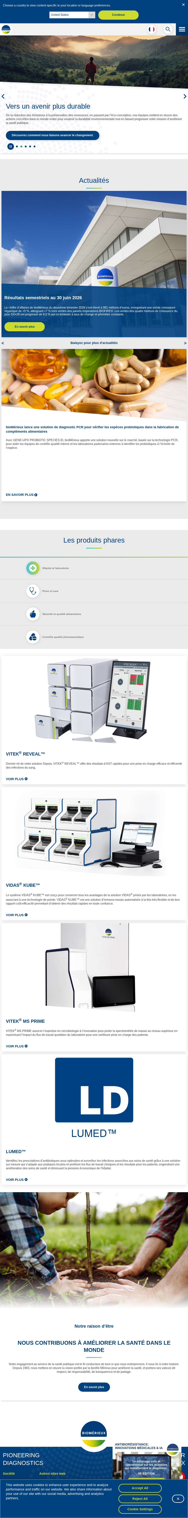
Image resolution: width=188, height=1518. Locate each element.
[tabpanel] (94, 920)
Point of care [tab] (50, 591)
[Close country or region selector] (183, 4)
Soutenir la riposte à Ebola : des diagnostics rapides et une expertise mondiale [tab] (17, 146)
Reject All (140, 1499)
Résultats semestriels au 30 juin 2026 (43, 297)
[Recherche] (168, 30)
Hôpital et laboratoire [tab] (55, 568)
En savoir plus (25, 326)
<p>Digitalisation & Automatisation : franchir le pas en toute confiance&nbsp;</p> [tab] (30, 146)
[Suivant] (185, 96)
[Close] (178, 1499)
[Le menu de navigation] (182, 29)
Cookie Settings (140, 1509)
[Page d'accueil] (6, 29)
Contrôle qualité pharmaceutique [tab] (63, 636)
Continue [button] (118, 14)
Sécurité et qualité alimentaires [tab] (61, 614)
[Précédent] (2, 96)
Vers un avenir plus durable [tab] (21, 146)
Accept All (140, 1488)
